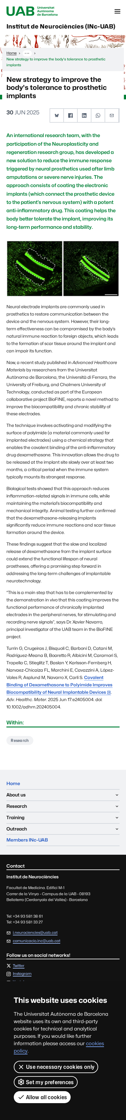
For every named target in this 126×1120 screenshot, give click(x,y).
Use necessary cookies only (60, 1067)
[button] (57, 115)
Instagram (22, 973)
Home (13, 783)
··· (27, 53)
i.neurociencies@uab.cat (35, 932)
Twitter (18, 965)
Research (20, 740)
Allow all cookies (46, 1097)
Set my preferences (50, 1082)
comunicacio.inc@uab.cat (36, 940)
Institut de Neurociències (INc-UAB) (60, 26)
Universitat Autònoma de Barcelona (32, 11)
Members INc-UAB (27, 839)
